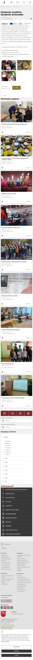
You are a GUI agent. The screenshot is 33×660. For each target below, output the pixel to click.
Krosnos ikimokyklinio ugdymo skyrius (16, 489)
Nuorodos (19, 575)
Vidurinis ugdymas (21, 558)
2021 (6, 470)
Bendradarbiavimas (6, 567)
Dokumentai (9, 505)
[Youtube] (5, 607)
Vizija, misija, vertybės (6, 558)
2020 (6, 474)
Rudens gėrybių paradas (8, 363)
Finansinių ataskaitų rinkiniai (8, 578)
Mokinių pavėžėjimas (11, 518)
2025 (6, 458)
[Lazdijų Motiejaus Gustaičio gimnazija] (4, 2)
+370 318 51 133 (6, 623)
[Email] (11, 607)
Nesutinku (16, 651)
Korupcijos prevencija (21, 586)
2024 (6, 462)
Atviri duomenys (20, 591)
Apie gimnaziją (5, 555)
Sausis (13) (7, 454)
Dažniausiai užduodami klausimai (24, 582)
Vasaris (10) (8, 452)
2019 (6, 478)
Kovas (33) (7, 450)
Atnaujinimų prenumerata (13, 534)
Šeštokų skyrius (10, 497)
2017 (6, 481)
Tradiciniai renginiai (6, 565)
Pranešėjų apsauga (21, 584)
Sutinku (16, 655)
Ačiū (15, 87)
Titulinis (2, 6)
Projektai (8, 501)
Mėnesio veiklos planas (12, 509)
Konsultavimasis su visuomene (24, 580)
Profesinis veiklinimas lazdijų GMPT (11, 227)
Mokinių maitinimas (11, 514)
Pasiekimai (8, 526)
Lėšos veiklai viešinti (6, 580)
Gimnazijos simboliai (6, 562)
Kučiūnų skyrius (10, 493)
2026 (6, 437)
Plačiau (28, 132)
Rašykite (4, 601)
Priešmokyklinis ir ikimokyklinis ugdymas (23, 556)
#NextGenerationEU (11, 52)
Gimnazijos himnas (6, 564)
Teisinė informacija (21, 589)
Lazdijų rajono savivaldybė (17, 614)
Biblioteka (8, 522)
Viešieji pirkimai (5, 584)
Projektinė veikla (16, 6)
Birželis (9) (8, 443)
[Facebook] (2, 607)
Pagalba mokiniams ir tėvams (23, 562)
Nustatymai (16, 646)
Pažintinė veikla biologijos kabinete (11, 329)
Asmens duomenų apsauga (23, 579)
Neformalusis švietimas (22, 560)
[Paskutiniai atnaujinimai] (18, 2)
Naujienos (8, 6)
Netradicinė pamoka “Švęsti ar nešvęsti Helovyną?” (14, 124)
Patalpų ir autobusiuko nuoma (23, 567)
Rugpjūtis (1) (8, 441)
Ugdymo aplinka (5, 557)
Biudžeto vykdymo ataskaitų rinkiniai (8, 576)
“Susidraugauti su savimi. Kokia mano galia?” (13, 398)
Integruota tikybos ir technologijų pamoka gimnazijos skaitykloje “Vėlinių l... (15, 159)
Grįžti (5, 95)
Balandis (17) (8, 447)
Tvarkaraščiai (7, 544)
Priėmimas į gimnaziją (6, 569)
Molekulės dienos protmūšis (9, 193)
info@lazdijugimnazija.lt (8, 624)
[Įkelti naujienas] (11, 2)
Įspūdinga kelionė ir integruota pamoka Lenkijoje (14, 261)
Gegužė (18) (8, 445)
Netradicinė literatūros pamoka (10, 295)
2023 (6, 466)
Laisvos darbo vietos (12, 530)
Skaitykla (19, 570)
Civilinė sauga (20, 587)
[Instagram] (8, 607)
